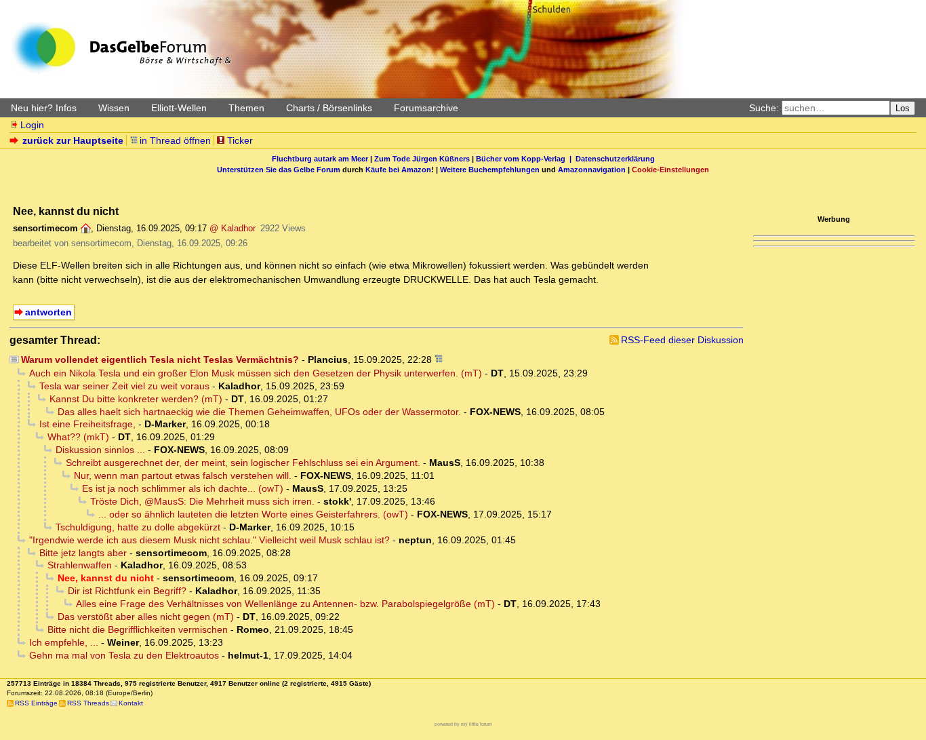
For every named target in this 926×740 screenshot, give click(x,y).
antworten (48, 312)
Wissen (113, 107)
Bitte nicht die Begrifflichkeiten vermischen (137, 629)
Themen (246, 107)
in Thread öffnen (175, 140)
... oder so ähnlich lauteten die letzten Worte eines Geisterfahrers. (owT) (253, 514)
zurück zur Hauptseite (72, 140)
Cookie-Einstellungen (670, 169)
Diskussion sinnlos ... (100, 449)
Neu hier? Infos (44, 107)
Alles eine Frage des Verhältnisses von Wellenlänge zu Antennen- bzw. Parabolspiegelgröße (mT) (285, 603)
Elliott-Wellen (179, 107)
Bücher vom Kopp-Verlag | (526, 159)
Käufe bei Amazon (398, 169)
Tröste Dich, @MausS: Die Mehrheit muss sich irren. (202, 501)
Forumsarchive (426, 107)
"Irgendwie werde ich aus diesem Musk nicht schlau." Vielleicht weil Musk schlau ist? (209, 539)
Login (32, 124)
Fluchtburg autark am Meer (320, 159)
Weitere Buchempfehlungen (490, 169)
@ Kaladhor (232, 228)
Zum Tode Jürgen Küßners (422, 159)
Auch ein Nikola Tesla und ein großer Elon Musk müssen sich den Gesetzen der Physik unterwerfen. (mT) (255, 373)
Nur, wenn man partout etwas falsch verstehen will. (182, 475)
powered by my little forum (463, 724)
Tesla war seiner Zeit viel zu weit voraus (124, 386)
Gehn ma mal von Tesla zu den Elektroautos (124, 655)
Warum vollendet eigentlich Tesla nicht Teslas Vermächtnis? (160, 359)
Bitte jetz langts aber (83, 552)
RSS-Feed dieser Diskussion (682, 339)
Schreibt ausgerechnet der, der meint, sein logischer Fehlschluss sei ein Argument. (243, 462)
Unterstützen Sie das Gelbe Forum (278, 169)
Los (902, 108)
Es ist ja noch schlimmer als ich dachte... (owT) (182, 488)
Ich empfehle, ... (63, 642)
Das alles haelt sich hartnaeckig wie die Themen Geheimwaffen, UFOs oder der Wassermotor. (259, 411)
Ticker (240, 140)
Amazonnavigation (592, 169)
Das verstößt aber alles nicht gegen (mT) (146, 616)
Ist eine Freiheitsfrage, (87, 423)
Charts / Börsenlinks (329, 107)
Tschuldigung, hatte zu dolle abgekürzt (138, 527)
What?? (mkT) (78, 436)
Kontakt (131, 703)
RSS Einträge (36, 703)
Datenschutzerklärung (615, 159)
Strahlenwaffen (79, 565)
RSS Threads (88, 703)
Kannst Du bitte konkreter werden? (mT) (135, 398)
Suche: (764, 107)
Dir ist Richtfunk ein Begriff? (127, 590)
